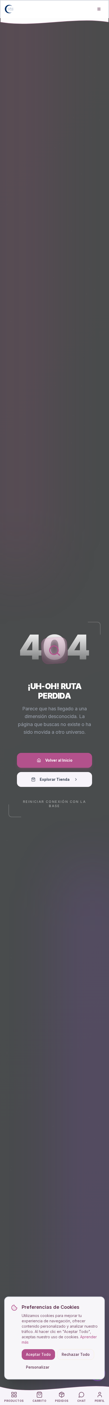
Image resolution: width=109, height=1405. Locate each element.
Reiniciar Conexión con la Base (54, 804)
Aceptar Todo (38, 1354)
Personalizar (37, 1367)
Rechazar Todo (76, 1354)
